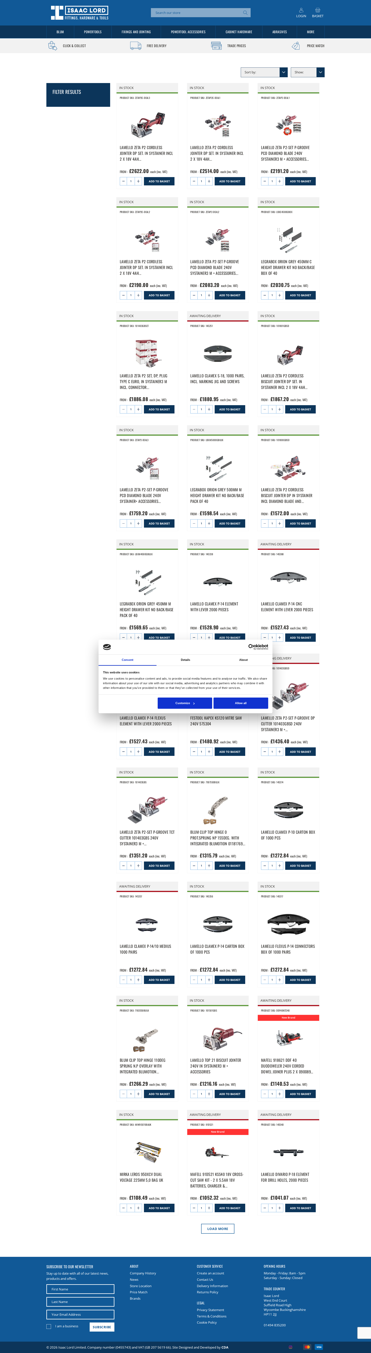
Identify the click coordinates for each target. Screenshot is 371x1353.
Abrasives (279, 31)
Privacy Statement (210, 1310)
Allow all (241, 703)
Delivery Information (212, 1286)
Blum (60, 31)
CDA (224, 1347)
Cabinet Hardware (239, 31)
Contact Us (205, 1279)
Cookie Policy (207, 1322)
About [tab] (243, 659)
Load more (217, 1229)
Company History (143, 1273)
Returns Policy (207, 1292)
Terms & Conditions (211, 1316)
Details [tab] (185, 659)
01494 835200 (275, 1325)
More (310, 31)
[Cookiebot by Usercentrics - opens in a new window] (251, 647)
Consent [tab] (127, 659)
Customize (182, 703)
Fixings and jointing (136, 31)
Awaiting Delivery (205, 316)
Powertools (93, 31)
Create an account (210, 1273)
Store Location (140, 1286)
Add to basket (159, 181)
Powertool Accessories (188, 31)
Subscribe (102, 1327)
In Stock (126, 88)
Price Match (138, 1292)
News (134, 1279)
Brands (135, 1298)
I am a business (66, 1326)
